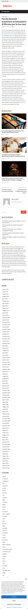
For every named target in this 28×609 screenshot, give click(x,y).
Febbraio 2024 (5, 317)
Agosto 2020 (5, 399)
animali (4, 476)
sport (3, 558)
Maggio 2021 (5, 378)
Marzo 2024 (5, 315)
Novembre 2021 (6, 364)
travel (3, 568)
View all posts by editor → (17, 202)
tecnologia (4, 565)
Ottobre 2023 (5, 327)
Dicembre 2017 (6, 468)
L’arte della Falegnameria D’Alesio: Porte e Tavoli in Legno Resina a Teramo (13, 131)
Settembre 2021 (6, 369)
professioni (5, 539)
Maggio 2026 (5, 296)
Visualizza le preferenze (14, 604)
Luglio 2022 (5, 345)
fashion (4, 507)
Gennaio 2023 (5, 334)
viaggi (3, 572)
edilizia (4, 504)
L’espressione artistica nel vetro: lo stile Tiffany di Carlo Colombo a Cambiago (12, 179)
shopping (4, 554)
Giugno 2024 (5, 308)
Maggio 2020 (5, 406)
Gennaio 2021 (5, 388)
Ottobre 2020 (5, 395)
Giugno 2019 (5, 432)
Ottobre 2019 (5, 423)
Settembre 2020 (6, 397)
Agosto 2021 (5, 371)
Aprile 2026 (5, 298)
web (3, 575)
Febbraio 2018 (5, 465)
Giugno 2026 (5, 294)
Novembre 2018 (6, 444)
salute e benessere (6, 544)
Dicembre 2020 (6, 390)
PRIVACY (9, 273)
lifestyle (4, 523)
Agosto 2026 (5, 289)
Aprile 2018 (5, 460)
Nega (14, 600)
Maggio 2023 (5, 331)
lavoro (3, 518)
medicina (4, 530)
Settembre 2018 (6, 449)
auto (3, 483)
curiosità (4, 497)
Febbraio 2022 (5, 357)
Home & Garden (6, 514)
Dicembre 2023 (6, 322)
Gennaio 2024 (5, 320)
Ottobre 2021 (5, 367)
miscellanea (5, 532)
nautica (4, 537)
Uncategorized (5, 570)
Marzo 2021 (5, 383)
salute (3, 542)
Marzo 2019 (5, 439)
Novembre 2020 (6, 392)
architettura (5, 478)
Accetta (14, 596)
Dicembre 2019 (6, 418)
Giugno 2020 (5, 404)
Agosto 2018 (5, 451)
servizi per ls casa (6, 551)
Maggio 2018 (5, 458)
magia (3, 525)
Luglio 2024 (5, 305)
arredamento (5, 16)
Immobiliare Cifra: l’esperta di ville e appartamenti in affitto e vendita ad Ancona (13, 155)
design (3, 500)
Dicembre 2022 (6, 336)
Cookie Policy (8, 607)
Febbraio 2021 (5, 385)
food (3, 509)
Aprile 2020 (5, 409)
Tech (3, 563)
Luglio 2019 (5, 430)
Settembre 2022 (6, 343)
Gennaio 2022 (5, 359)
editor (12, 26)
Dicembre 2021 (6, 362)
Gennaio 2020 (5, 416)
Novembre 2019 (6, 421)
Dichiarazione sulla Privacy (17, 607)
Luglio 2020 (5, 402)
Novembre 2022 (6, 338)
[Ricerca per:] (14, 212)
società (4, 556)
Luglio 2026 (5, 291)
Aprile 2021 (5, 381)
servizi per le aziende (7, 549)
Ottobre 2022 (5, 341)
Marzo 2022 (5, 355)
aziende (4, 488)
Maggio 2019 (5, 435)
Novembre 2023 (6, 324)
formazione (5, 511)
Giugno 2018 (5, 456)
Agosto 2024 (5, 303)
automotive (5, 485)
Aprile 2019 (5, 437)
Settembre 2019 (6, 425)
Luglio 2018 (5, 453)
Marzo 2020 (5, 411)
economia (4, 502)
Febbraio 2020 (5, 413)
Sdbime (7, 6)
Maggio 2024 (5, 310)
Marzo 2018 (5, 463)
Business (4, 492)
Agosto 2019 (5, 428)
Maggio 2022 (5, 350)
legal (3, 521)
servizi (3, 547)
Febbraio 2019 (5, 442)
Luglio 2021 (5, 374)
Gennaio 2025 (5, 301)
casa (3, 495)
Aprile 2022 (5, 352)
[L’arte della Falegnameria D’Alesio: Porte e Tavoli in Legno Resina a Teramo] (14, 129)
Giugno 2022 (5, 348)
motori (4, 535)
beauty (4, 490)
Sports (3, 561)
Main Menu (6, 11)
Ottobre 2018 (5, 446)
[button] (26, 579)
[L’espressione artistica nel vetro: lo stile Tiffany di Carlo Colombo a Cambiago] (14, 177)
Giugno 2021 (5, 376)
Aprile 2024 (5, 312)
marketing (4, 528)
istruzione (4, 516)
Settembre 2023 (6, 329)
